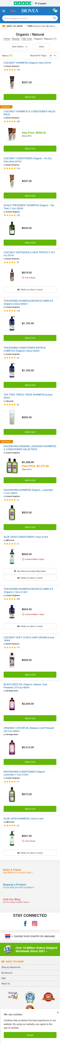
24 (51, 55)
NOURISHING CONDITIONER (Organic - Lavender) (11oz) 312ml (25, 773)
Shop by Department (11, 967)
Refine (41, 46)
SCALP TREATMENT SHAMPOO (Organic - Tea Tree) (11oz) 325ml (29, 207)
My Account (6, 972)
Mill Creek (10, 540)
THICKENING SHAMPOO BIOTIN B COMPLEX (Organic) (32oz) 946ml (28, 302)
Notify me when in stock (31, 289)
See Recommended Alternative (31, 571)
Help (3, 978)
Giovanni (9, 401)
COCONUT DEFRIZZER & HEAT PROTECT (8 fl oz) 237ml (29, 254)
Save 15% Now (15, 961)
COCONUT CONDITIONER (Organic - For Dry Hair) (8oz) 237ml (28, 160)
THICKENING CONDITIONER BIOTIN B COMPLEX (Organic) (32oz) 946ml (25, 349)
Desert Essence (12, 66)
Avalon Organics (13, 211)
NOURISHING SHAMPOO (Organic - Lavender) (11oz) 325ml (28, 491)
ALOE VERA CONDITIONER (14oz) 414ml (26, 536)
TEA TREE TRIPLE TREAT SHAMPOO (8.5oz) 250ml (28, 396)
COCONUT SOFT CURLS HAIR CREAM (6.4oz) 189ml (29, 639)
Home (7, 38)
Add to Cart (30, 96)
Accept (30, 1034)
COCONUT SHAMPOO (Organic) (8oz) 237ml (27, 62)
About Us (5, 983)
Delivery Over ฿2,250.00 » (42, 26)
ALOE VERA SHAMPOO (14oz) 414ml (24, 818)
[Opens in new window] (25, 924)
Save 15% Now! (14, 26)
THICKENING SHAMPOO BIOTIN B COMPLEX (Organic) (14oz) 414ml (28, 590)
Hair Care (27, 38)
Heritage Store (12, 690)
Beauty (16, 38)
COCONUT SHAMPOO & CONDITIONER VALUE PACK (29, 113)
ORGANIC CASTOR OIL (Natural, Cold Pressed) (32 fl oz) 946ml (29, 729)
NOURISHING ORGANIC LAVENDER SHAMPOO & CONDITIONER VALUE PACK (30, 448)
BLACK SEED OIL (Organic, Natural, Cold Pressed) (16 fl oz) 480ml (25, 686)
